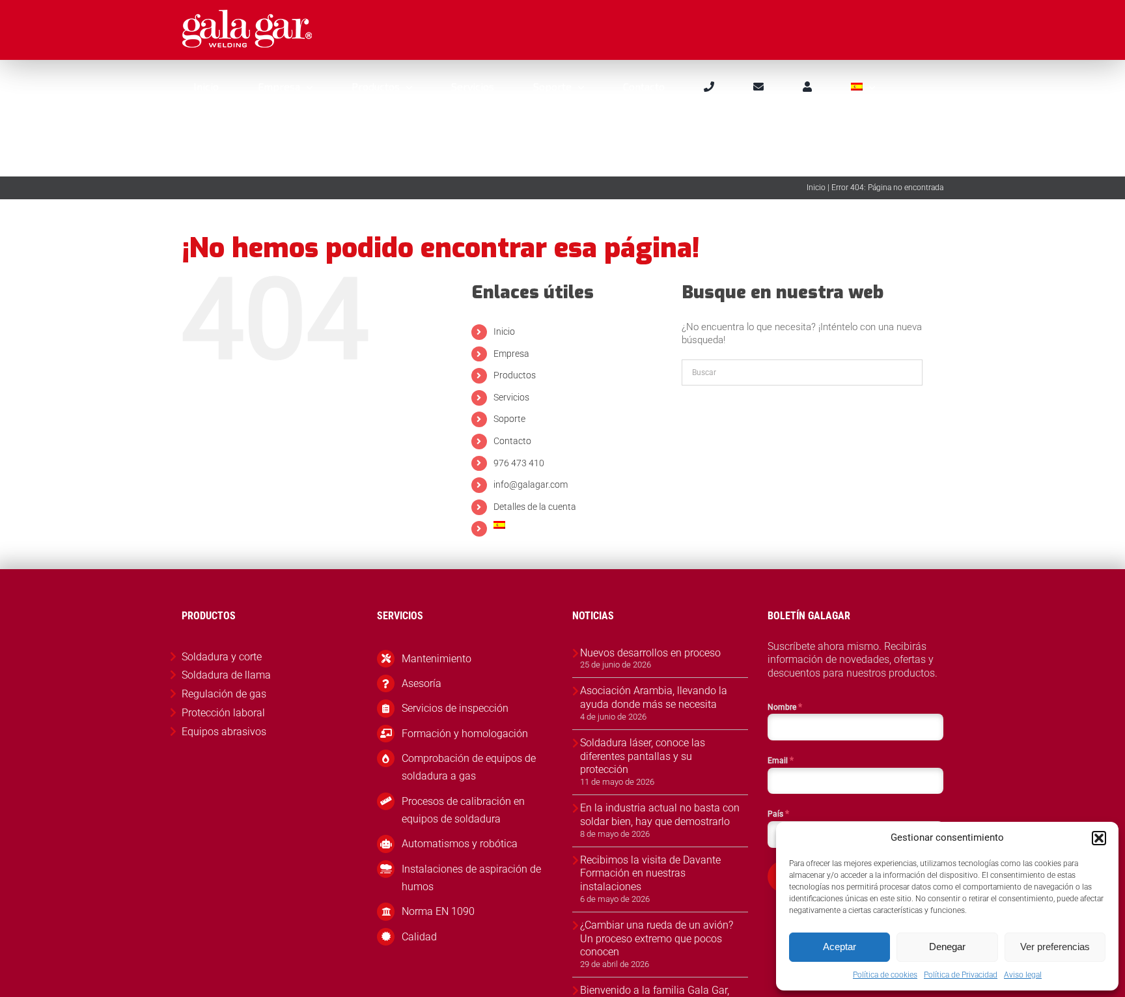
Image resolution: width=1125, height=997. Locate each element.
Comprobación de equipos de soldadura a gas (469, 767)
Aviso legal (1023, 974)
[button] (1098, 838)
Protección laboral (223, 713)
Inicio (816, 187)
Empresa (511, 353)
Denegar (947, 946)
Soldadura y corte (222, 657)
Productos (514, 375)
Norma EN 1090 (438, 911)
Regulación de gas (224, 694)
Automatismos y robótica (460, 843)
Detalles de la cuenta (534, 506)
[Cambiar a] (862, 87)
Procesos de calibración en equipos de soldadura (463, 810)
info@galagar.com (530, 484)
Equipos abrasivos (224, 731)
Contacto (512, 441)
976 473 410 (518, 463)
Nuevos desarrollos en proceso (650, 653)
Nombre (785, 706)
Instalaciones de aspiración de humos (471, 878)
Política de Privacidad (960, 974)
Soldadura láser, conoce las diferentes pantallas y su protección (642, 756)
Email (781, 760)
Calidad (419, 937)
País (778, 813)
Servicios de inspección (455, 708)
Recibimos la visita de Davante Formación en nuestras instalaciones (650, 873)
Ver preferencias (1055, 946)
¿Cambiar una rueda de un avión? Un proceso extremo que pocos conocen (656, 939)
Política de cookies (885, 974)
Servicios (511, 397)
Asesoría (421, 683)
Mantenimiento (436, 659)
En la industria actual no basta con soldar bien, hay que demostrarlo (660, 815)
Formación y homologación (465, 733)
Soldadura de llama (226, 675)
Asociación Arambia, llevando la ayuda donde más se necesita (653, 697)
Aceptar (839, 946)
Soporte (509, 419)
